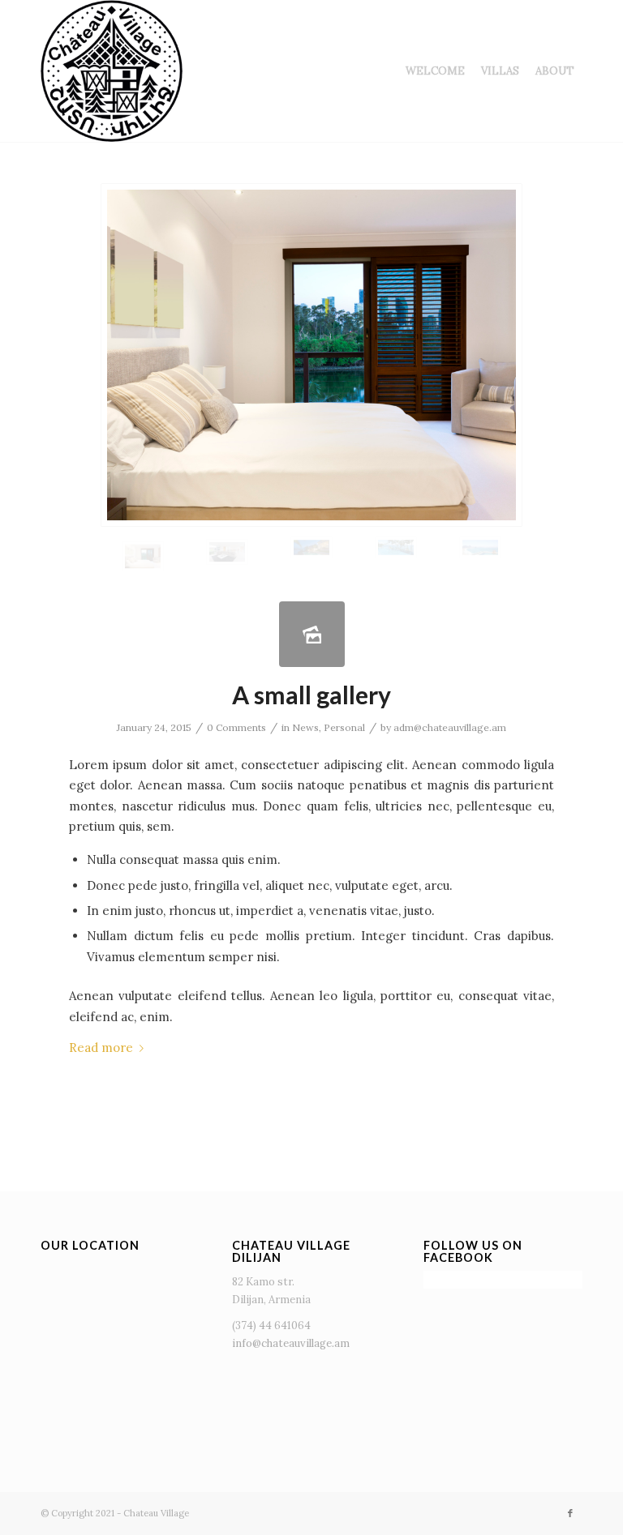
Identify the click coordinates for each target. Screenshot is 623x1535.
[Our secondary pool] (480, 547)
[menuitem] (435, 71)
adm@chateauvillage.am (449, 727)
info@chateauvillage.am (291, 1343)
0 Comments (236, 727)
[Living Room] (227, 552)
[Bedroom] (311, 355)
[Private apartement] (311, 547)
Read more (101, 1047)
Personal (344, 727)
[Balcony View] (396, 547)
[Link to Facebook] (570, 1513)
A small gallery (311, 694)
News (305, 727)
